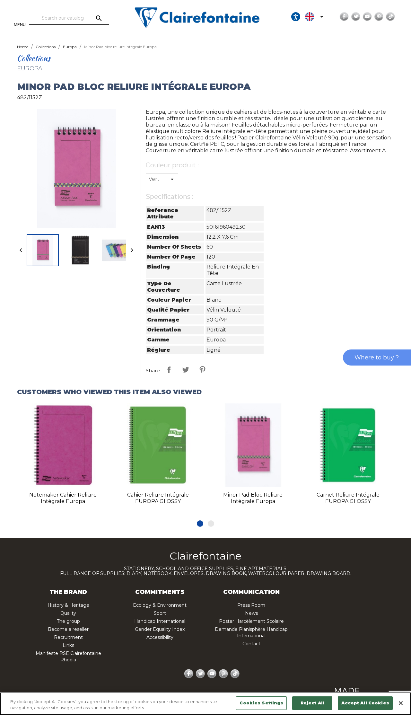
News (251, 613)
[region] (205, 703)
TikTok (390, 17)
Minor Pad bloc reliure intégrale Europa (253, 498)
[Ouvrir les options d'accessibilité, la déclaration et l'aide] (295, 16)
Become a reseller (68, 629)
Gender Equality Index (160, 629)
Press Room (251, 605)
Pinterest (379, 17)
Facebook (344, 17)
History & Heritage (68, 605)
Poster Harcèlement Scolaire (251, 621)
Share (168, 369)
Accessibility (159, 637)
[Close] (401, 703)
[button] (200, 523)
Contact (251, 644)
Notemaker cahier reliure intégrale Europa (63, 498)
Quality (68, 613)
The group (68, 621)
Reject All (312, 702)
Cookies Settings (261, 702)
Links (68, 645)
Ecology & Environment (160, 605)
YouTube (367, 17)
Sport (160, 613)
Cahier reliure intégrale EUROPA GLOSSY (158, 498)
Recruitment (68, 637)
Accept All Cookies (365, 702)
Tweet (185, 369)
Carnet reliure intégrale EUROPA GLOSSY (348, 498)
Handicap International (159, 621)
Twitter (356, 17)
